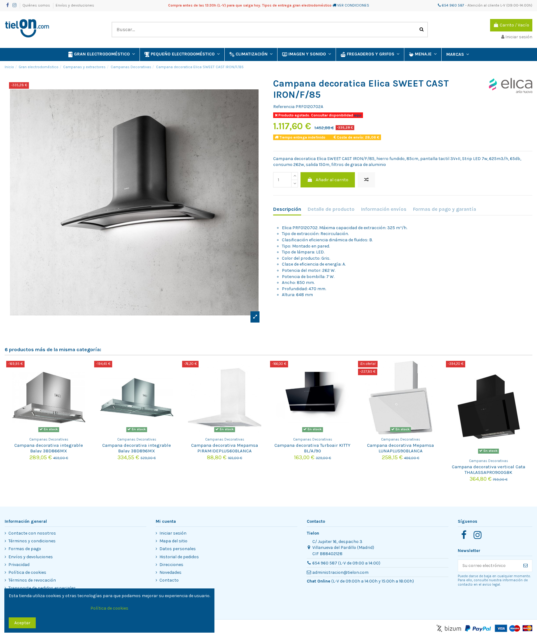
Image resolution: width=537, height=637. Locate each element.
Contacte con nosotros (32, 533)
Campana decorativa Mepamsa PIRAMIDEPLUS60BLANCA (224, 448)
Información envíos (383, 209)
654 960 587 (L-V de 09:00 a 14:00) (346, 563)
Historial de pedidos (179, 556)
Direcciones (171, 564)
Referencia (284, 106)
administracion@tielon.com (340, 572)
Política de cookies (27, 572)
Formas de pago (24, 548)
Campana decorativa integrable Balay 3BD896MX (136, 448)
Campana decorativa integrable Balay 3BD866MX (48, 448)
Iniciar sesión (172, 533)
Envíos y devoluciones (75, 5)
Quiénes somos (36, 5)
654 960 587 (452, 5)
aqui (357, 115)
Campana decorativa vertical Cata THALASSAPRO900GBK (488, 469)
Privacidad (19, 564)
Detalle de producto (331, 209)
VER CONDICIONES (353, 5)
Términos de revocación (32, 580)
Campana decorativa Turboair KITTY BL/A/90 (312, 448)
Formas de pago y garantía (444, 209)
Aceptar (22, 622)
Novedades (170, 572)
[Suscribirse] (525, 566)
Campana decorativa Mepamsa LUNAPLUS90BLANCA (400, 448)
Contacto (169, 580)
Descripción (287, 209)
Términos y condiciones (32, 541)
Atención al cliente (483, 5)
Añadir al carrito (332, 179)
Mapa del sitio (173, 541)
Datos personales (177, 548)
